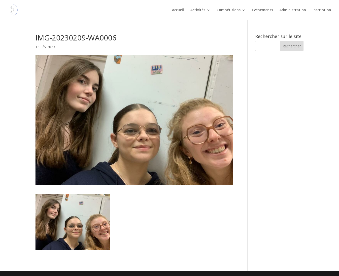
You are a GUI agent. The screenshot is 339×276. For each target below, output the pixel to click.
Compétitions (228, 10)
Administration (292, 10)
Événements (262, 10)
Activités (197, 10)
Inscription (321, 10)
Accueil (178, 10)
